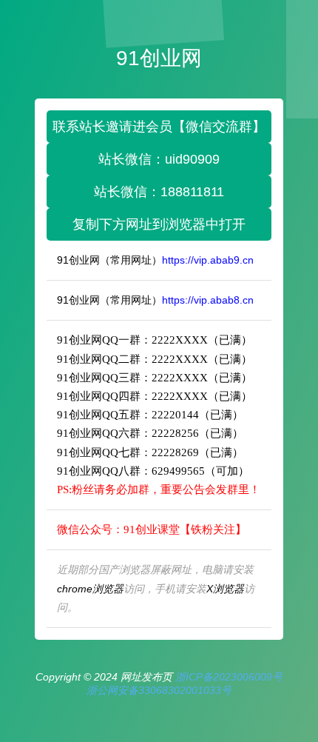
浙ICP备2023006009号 (229, 677)
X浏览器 (225, 589)
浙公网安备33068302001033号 (159, 690)
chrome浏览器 (90, 589)
